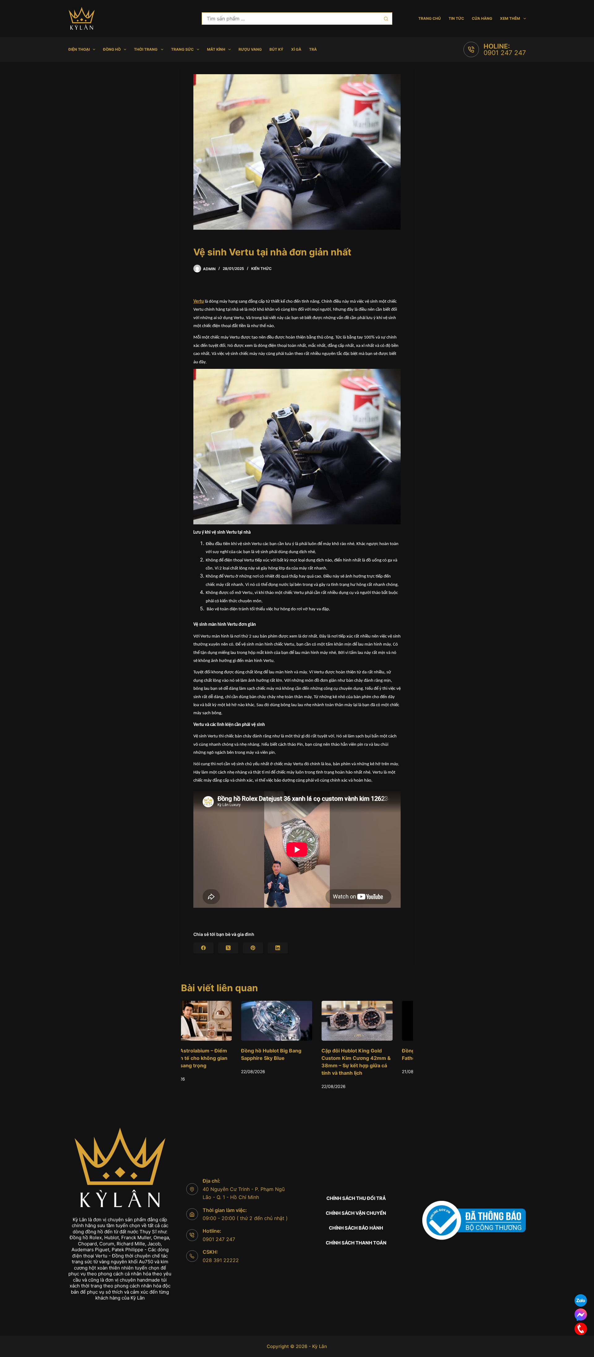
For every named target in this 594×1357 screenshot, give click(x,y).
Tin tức (456, 18)
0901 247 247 (505, 53)
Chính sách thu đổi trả (356, 1198)
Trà (313, 49)
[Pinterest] (253, 947)
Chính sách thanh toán (356, 1243)
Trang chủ (429, 18)
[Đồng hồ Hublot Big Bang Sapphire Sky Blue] (216, 1021)
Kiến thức (261, 268)
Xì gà (296, 49)
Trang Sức (182, 49)
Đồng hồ (112, 49)
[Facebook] (203, 947)
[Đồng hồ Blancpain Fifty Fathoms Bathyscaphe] (377, 1021)
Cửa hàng (482, 18)
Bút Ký (276, 49)
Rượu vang (250, 49)
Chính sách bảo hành (356, 1228)
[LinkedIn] (278, 947)
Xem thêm (510, 18)
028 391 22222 (221, 1260)
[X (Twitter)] (228, 947)
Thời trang (145, 49)
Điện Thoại (79, 49)
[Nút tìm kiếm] (386, 18)
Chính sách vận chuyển (356, 1213)
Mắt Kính (216, 49)
